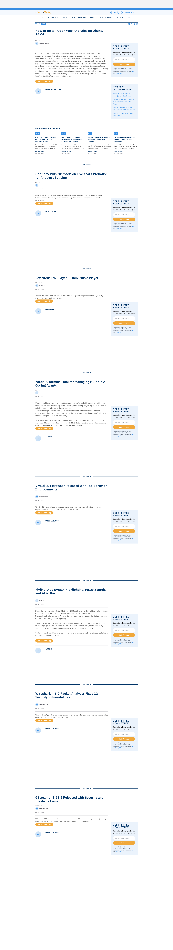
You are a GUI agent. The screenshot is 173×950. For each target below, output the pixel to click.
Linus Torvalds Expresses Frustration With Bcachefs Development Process (71, 139)
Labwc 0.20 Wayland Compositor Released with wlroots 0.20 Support (123, 102)
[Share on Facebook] (129, 24)
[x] (118, 13)
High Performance (106, 17)
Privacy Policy (118, 73)
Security (92, 17)
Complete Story (42, 81)
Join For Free (124, 64)
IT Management (53, 17)
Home (36, 23)
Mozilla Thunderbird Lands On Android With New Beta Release (99, 139)
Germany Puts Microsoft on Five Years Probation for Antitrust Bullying (45, 139)
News (43, 17)
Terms (132, 71)
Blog (128, 17)
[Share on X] (131, 24)
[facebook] (111, 13)
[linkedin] (115, 13)
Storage (120, 17)
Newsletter (128, 12)
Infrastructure (69, 17)
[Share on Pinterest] (134, 24)
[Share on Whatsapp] (137, 24)
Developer (82, 17)
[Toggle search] (137, 12)
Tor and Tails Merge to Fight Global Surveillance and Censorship (124, 139)
